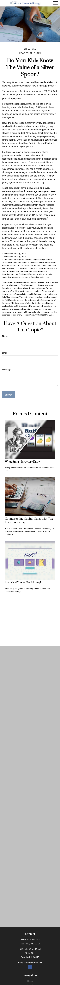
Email (4, 352)
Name (5, 336)
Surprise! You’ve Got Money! (23, 582)
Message (6, 369)
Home (30, 981)
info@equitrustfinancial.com (30, 962)
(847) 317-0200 (33, 939)
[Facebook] (30, 967)
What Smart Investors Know (22, 462)
